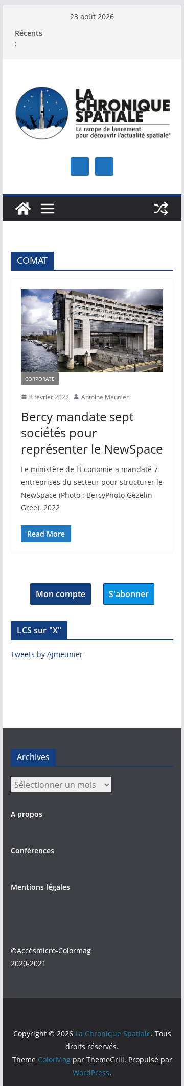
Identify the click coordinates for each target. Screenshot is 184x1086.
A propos (26, 814)
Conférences (32, 850)
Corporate (40, 378)
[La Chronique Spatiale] (23, 208)
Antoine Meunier (105, 397)
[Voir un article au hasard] (161, 208)
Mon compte (60, 594)
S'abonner (129, 594)
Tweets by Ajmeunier (47, 654)
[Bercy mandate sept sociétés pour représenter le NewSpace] (92, 330)
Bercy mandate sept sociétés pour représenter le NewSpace (92, 432)
